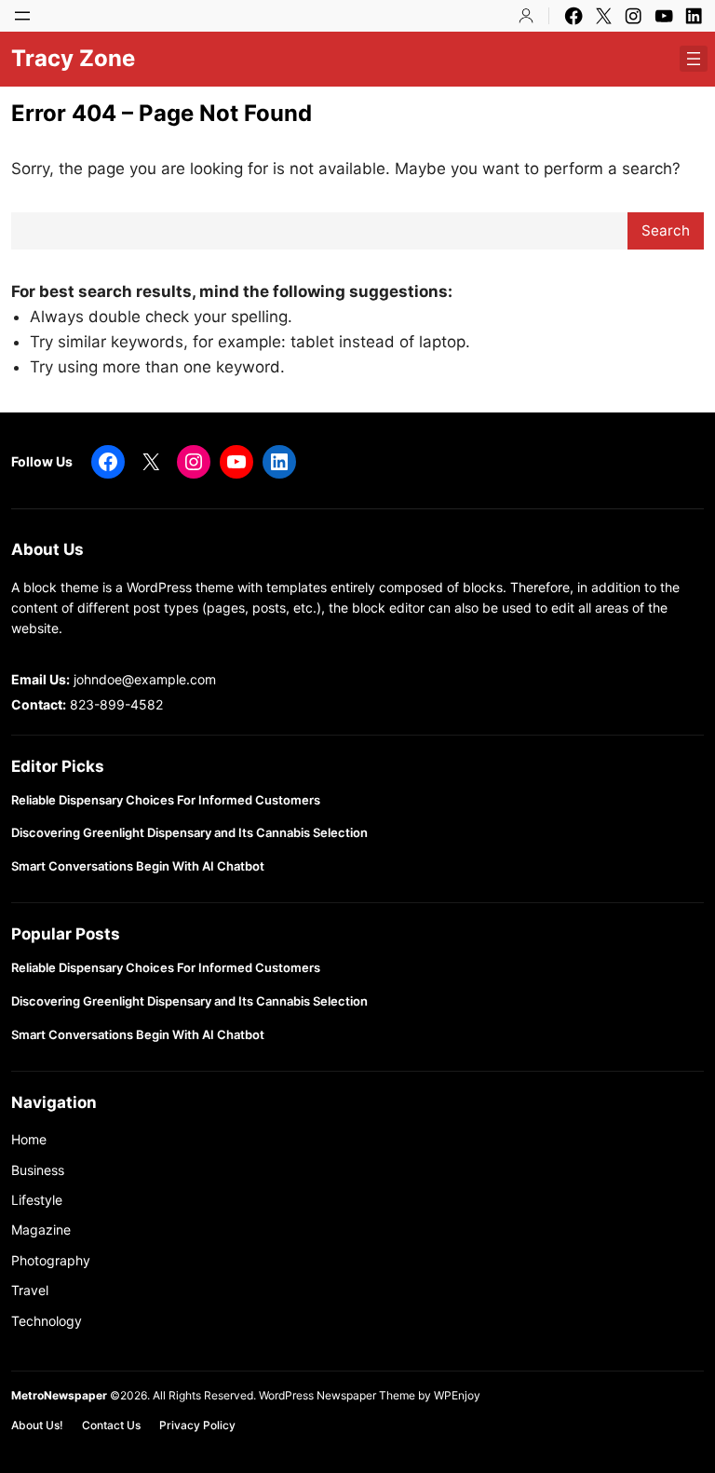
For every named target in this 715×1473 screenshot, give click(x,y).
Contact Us (111, 1425)
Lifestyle (36, 1200)
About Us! (37, 1425)
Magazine (41, 1229)
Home (29, 1139)
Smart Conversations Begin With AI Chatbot (137, 866)
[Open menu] (22, 16)
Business (37, 1170)
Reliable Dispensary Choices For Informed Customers (165, 800)
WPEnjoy (457, 1395)
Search (665, 230)
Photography (50, 1260)
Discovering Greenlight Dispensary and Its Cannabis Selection (189, 833)
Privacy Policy (197, 1425)
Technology (46, 1321)
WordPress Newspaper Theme (337, 1395)
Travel (29, 1290)
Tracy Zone (73, 58)
